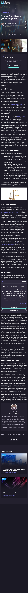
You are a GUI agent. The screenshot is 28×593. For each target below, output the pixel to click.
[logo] (5, 3)
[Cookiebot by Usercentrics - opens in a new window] (21, 281)
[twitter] (26, 25)
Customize (13, 310)
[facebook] (26, 28)
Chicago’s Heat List (5, 124)
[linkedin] (26, 22)
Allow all (14, 307)
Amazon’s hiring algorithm (16, 104)
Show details (21, 303)
